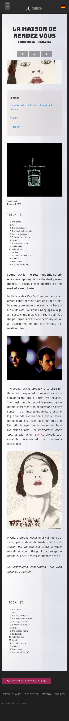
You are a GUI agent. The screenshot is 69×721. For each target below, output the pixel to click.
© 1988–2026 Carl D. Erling (14, 704)
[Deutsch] (63, 6)
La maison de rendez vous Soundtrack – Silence (32, 107)
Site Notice (31, 694)
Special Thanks (11, 694)
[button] (7, 6)
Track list (15, 118)
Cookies (59, 694)
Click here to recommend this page (27, 680)
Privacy (46, 694)
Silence (45, 42)
